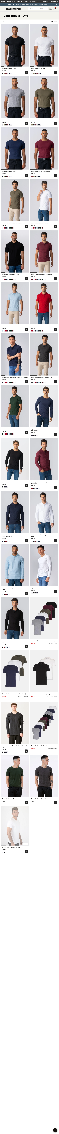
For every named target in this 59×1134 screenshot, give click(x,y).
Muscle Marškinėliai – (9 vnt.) (39, 745)
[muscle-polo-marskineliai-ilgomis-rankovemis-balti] (39, 488)
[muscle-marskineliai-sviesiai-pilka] (7, 73)
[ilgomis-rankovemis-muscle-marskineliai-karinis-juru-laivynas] (32, 435)
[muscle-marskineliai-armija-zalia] (4, 73)
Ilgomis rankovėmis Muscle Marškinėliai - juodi (14, 482)
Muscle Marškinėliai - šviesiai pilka (11, 120)
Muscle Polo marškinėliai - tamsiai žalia (12, 429)
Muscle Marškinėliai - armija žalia (40, 120)
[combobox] (37, 8)
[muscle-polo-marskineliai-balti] (2, 228)
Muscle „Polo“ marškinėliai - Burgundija (41, 274)
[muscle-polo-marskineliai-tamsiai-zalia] (11, 228)
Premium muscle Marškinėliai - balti (11, 847)
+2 (14, 228)
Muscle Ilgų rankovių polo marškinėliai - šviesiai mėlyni (14, 588)
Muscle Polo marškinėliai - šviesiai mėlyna (13, 326)
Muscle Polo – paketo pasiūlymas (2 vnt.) (42, 694)
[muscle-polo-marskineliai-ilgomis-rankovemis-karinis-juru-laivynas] (37, 488)
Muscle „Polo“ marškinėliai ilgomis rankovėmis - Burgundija (44, 482)
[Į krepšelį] (26, 72)
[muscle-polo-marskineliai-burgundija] (13, 228)
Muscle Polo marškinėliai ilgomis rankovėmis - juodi (14, 641)
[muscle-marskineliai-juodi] (2, 73)
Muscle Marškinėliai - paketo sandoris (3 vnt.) (14, 693)
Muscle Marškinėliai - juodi (9, 68)
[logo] (13, 9)
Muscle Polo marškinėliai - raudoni (40, 326)
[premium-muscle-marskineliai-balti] (2, 852)
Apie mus (45, 1)
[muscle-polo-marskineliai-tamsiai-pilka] (9, 228)
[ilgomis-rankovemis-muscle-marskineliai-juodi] (34, 435)
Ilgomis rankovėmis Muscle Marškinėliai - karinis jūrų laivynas (44, 429)
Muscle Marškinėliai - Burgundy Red (40, 171)
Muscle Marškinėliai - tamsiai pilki (40, 798)
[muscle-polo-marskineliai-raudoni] (4, 228)
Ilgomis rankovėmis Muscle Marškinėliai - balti (43, 588)
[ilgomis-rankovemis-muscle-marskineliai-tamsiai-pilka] (35, 435)
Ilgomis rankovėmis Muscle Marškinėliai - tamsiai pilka (15, 746)
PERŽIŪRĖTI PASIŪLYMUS (41, 4)
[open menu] (3, 9)
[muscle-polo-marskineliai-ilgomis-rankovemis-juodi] (34, 488)
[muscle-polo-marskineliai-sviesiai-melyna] (7, 228)
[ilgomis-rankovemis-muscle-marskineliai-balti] (37, 435)
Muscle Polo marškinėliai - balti (39, 223)
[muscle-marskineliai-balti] (11, 73)
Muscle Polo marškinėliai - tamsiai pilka (41, 377)
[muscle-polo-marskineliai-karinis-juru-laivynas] (6, 228)
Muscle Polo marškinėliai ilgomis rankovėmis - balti (43, 535)
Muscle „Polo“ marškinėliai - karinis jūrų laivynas (15, 377)
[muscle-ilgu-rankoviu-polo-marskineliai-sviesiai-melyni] (35, 488)
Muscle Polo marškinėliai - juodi (10, 274)
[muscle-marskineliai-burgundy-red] (6, 73)
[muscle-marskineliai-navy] (9, 73)
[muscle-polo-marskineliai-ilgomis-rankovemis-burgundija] (32, 488)
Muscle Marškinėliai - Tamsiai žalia (11, 798)
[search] (47, 8)
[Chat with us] (55, 1130)
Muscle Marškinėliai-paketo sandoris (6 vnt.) (43, 641)
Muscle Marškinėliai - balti (38, 68)
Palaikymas (54, 1)
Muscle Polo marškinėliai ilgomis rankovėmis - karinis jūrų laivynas (14, 535)
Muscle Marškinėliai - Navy (9, 171)
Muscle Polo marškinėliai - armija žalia (12, 223)
